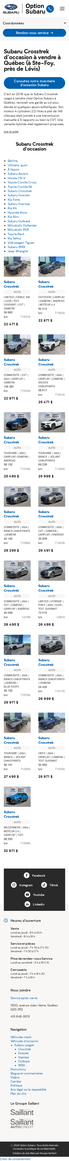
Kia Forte (14, 199)
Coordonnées (13, 23)
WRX (21, 1065)
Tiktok (53, 885)
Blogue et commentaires (27, 1073)
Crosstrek (24, 1049)
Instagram (26, 885)
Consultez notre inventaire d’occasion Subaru (34, 83)
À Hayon (13, 169)
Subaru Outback (19, 221)
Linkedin (38, 904)
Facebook (38, 875)
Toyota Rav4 (16, 234)
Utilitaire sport (17, 165)
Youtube (38, 895)
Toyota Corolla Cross (22, 182)
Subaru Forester (19, 195)
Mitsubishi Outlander (22, 225)
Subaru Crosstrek (20, 191)
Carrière (16, 1081)
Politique (16, 1085)
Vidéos (15, 1077)
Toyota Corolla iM (20, 187)
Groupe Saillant (48, 1153)
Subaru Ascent (18, 174)
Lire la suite (11, 131)
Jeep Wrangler (18, 251)
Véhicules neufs (21, 1037)
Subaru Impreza (19, 204)
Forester (23, 1053)
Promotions (18, 1069)
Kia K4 (12, 208)
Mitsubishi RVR (18, 229)
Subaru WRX (16, 247)
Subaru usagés (24, 1045)
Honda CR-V (17, 178)
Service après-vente (24, 998)
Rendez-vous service (33, 32)
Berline (13, 161)
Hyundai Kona (17, 212)
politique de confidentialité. (41, 1148)
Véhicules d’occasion (25, 1041)
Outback (24, 1061)
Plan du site (18, 1093)
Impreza (23, 1057)
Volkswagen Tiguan (21, 243)
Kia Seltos (14, 238)
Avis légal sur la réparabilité (28, 1089)
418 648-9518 (20, 1016)
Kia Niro (13, 217)
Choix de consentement (15, 1159)
